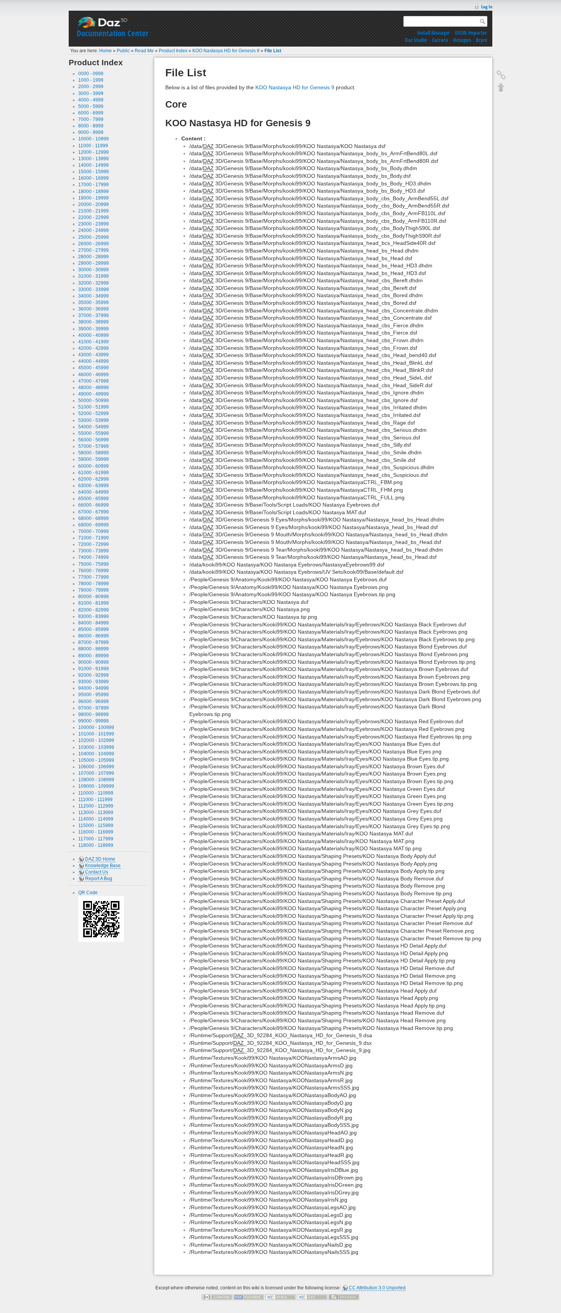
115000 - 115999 (95, 825)
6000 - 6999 (90, 113)
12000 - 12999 (93, 152)
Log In (486, 6)
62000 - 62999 (93, 479)
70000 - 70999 (93, 531)
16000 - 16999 (93, 178)
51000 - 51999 (93, 407)
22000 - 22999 (93, 217)
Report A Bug (98, 878)
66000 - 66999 (93, 505)
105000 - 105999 (96, 760)
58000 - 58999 (93, 452)
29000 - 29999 (93, 263)
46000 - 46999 (93, 374)
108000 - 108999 (96, 779)
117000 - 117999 (95, 839)
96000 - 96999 (93, 701)
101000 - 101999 (96, 734)
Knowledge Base (103, 865)
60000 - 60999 (93, 466)
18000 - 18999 (93, 191)
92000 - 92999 (93, 675)
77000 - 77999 (93, 577)
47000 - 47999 (93, 381)
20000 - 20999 (93, 204)
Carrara (440, 39)
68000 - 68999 (93, 518)
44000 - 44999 (93, 361)
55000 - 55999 (93, 433)
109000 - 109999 (96, 786)
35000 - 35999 (93, 302)
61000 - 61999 (93, 472)
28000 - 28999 (93, 256)
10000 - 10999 (93, 139)
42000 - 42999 (93, 348)
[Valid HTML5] (280, 1297)
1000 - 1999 (90, 80)
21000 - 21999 (93, 211)
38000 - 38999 (93, 322)
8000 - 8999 (90, 126)
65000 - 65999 (93, 498)
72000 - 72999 (93, 544)
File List (272, 50)
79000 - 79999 (93, 590)
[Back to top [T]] (501, 87)
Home (105, 50)
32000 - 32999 (93, 283)
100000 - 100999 (96, 727)
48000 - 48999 (93, 387)
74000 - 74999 (93, 557)
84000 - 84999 (93, 623)
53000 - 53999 (93, 420)
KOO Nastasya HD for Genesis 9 (226, 50)
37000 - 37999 (93, 315)
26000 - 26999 (93, 243)
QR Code (88, 892)
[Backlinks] (501, 75)
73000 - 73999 (93, 551)
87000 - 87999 (93, 642)
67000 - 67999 (93, 512)
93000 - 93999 (93, 681)
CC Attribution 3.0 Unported (377, 1287)
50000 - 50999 (93, 400)
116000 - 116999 (95, 832)
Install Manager (433, 32)
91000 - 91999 (93, 668)
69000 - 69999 (93, 525)
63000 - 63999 (93, 485)
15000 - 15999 (93, 171)
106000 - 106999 (96, 766)
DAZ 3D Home (100, 859)
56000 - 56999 (93, 439)
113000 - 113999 (95, 812)
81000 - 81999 (93, 603)
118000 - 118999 (95, 845)
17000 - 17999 (93, 184)
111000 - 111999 (95, 799)
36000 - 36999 (93, 309)
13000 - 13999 (93, 158)
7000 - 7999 (90, 119)
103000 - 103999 (96, 747)
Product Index (173, 50)
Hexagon (462, 39)
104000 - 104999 (96, 753)
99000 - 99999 (93, 721)
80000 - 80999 (93, 596)
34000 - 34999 (93, 296)
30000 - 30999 (93, 269)
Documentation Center (112, 33)
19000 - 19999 (93, 198)
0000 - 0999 (90, 73)
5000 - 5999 (90, 106)
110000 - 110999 (95, 793)
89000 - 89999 (93, 655)
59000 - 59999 (93, 459)
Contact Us (96, 872)
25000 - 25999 (93, 237)
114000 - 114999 (95, 819)
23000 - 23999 (93, 224)
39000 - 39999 (93, 328)
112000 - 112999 (95, 806)
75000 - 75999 (93, 564)
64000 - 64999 (93, 492)
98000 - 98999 (93, 714)
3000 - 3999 (90, 93)
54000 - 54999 (93, 427)
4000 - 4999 (90, 100)
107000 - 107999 (96, 773)
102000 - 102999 (96, 740)
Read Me (144, 50)
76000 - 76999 (93, 570)
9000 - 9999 (90, 132)
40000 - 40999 (93, 335)
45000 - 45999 (93, 367)
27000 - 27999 (93, 250)
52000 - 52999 (93, 413)
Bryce (481, 39)
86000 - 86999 (93, 636)
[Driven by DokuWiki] (344, 1297)
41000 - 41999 (93, 341)
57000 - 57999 (93, 446)
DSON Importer (471, 32)
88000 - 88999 (93, 649)
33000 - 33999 (93, 289)
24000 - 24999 (93, 230)
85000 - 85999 (93, 629)
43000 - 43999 (93, 354)
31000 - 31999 (93, 276)
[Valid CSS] (312, 1297)
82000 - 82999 (93, 610)
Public (123, 50)
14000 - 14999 (93, 165)
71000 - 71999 (93, 538)
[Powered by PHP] (249, 1297)
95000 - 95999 (93, 694)
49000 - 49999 (93, 394)
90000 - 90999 (93, 662)
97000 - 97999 (93, 708)
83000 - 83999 (93, 616)
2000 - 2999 (90, 86)
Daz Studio (416, 39)
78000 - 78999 (93, 583)
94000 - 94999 (93, 688)
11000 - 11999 (93, 145)
